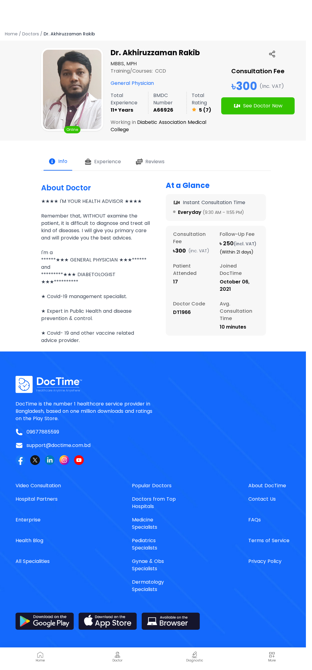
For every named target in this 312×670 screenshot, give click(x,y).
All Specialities (33, 561)
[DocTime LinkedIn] (50, 460)
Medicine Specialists (144, 523)
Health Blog (29, 540)
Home (11, 34)
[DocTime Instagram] (64, 460)
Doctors (30, 34)
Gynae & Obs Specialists (148, 565)
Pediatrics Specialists (144, 544)
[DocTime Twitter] (35, 460)
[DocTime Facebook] (20, 460)
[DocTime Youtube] (79, 460)
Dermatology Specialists (148, 585)
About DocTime (267, 485)
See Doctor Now (262, 105)
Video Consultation (38, 485)
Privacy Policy (265, 561)
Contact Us (262, 498)
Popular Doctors (152, 485)
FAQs (254, 519)
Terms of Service (268, 540)
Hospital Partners (37, 498)
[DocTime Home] (156, 384)
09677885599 (43, 431)
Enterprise (28, 519)
